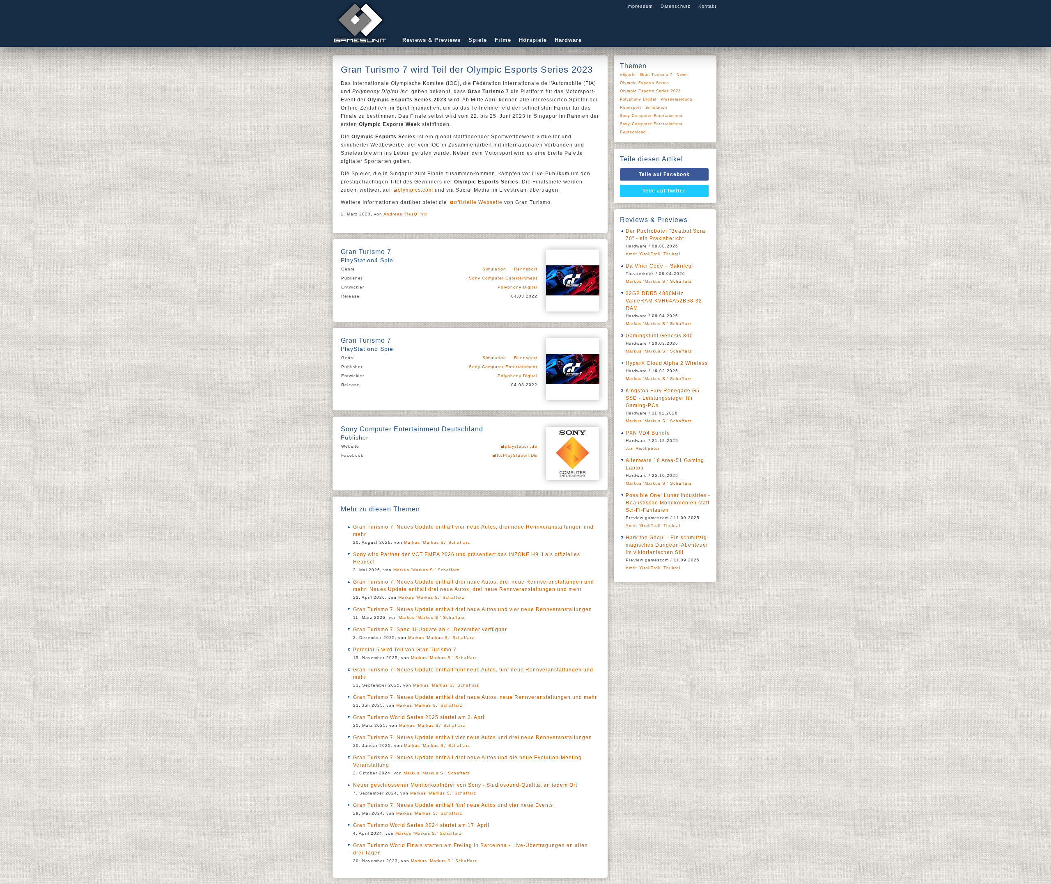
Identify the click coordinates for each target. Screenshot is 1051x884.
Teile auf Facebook (664, 174)
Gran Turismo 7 (656, 75)
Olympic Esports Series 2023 (650, 91)
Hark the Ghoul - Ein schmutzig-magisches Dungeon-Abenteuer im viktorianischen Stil (667, 545)
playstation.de (521, 446)
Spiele (477, 40)
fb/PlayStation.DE (517, 455)
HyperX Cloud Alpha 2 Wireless (667, 363)
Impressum (639, 6)
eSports (628, 75)
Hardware (568, 40)
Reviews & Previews (431, 40)
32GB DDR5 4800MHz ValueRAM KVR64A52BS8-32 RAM (664, 301)
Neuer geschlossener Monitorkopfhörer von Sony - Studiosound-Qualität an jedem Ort (465, 785)
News (682, 75)
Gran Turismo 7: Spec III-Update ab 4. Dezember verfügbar (430, 629)
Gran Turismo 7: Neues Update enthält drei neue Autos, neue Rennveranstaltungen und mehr (475, 697)
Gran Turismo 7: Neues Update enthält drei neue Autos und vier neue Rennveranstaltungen (472, 609)
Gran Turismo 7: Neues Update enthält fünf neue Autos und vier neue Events (453, 805)
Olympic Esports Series (644, 83)
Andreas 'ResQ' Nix (405, 214)
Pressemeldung (676, 99)
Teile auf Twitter (664, 191)
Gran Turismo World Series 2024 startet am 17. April (421, 825)
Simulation (494, 269)
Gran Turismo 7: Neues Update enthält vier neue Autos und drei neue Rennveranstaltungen (472, 737)
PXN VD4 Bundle (648, 433)
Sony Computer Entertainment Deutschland (651, 128)
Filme (503, 40)
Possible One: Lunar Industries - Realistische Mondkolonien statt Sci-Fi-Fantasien (668, 502)
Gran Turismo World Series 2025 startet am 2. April (419, 717)
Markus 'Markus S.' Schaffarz (437, 542)
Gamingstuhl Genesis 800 (659, 336)
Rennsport (525, 269)
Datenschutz (676, 6)
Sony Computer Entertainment (503, 278)
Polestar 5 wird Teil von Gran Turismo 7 (405, 650)
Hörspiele (533, 40)
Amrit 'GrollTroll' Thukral (653, 254)
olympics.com (415, 190)
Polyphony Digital (517, 287)
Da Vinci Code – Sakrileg (659, 266)
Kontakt (707, 6)
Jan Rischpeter (643, 448)
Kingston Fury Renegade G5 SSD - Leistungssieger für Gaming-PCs (663, 398)
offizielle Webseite (478, 202)
